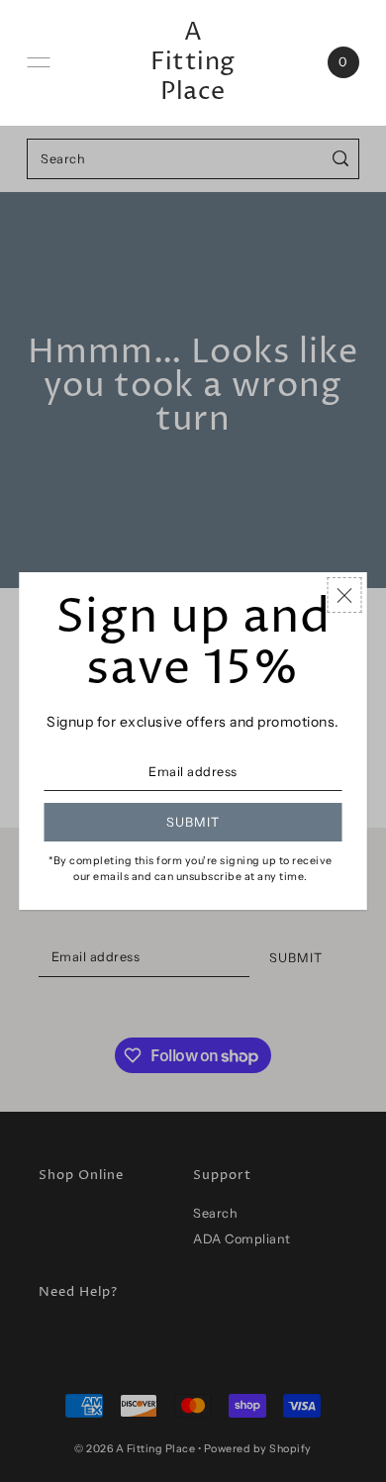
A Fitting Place (193, 62)
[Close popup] (345, 595)
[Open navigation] (38, 62)
